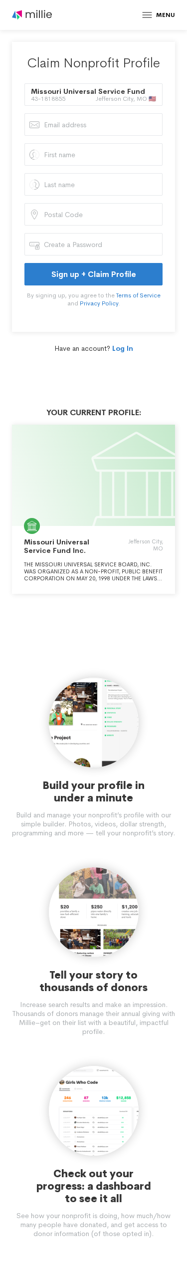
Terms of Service (138, 295)
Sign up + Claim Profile (93, 274)
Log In (122, 348)
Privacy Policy (99, 303)
